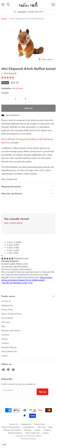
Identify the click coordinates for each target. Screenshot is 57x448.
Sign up (42, 391)
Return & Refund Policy (11, 314)
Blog (3, 326)
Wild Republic (10, 73)
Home (4, 18)
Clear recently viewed (13, 223)
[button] (8, 77)
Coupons (5, 343)
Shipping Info (7, 305)
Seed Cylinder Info (9, 351)
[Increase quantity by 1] (25, 98)
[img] (7, 258)
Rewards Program (8, 347)
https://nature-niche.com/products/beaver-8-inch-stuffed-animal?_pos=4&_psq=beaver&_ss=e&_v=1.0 (27, 280)
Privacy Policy (7, 309)
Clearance (5, 334)
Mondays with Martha (10, 330)
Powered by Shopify (28, 438)
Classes (4, 339)
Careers (4, 356)
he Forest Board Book (26, 139)
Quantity (5, 93)
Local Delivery (7, 318)
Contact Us (6, 301)
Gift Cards (5, 322)
